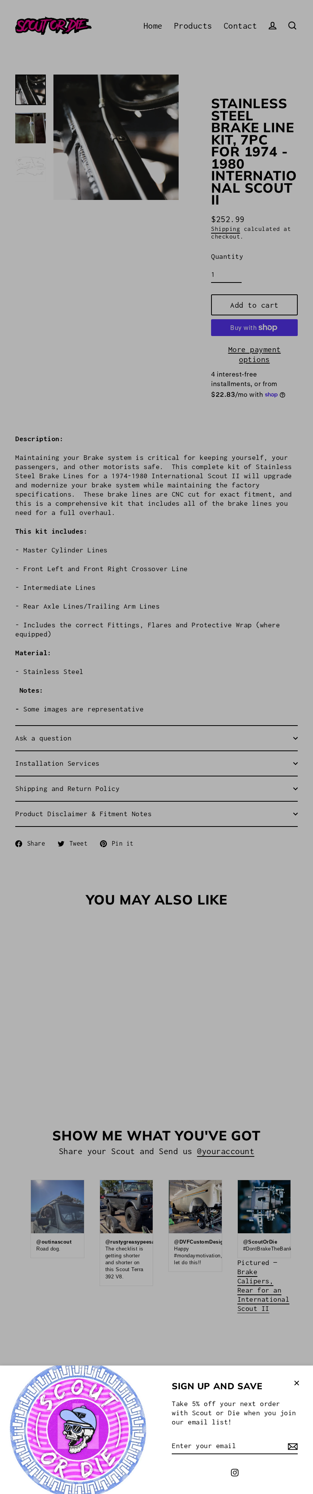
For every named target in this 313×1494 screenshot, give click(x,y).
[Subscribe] (292, 1446)
